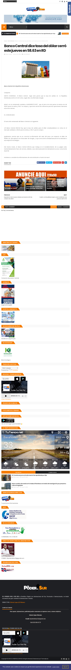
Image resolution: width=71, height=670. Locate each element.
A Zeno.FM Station (6, 399)
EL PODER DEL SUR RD (11, 188)
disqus (60, 207)
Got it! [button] (65, 667)
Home (5, 41)
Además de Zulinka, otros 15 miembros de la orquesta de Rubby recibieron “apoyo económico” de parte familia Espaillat (55, 185)
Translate (15, 370)
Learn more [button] (55, 667)
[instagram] (62, 1)
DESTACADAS (53, 33)
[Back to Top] (69, 659)
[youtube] (65, 1)
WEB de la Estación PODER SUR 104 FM (12, 653)
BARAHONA (7, 185)
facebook (66, 207)
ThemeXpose (44, 658)
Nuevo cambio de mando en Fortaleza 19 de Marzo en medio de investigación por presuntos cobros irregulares (39, 484)
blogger (53, 207)
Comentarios (52, 472)
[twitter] (67, 1)
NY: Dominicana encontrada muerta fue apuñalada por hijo (24, 33)
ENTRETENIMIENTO (51, 178)
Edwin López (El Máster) (17, 602)
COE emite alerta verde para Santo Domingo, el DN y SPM (34, 187)
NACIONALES (11, 41)
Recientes (18, 472)
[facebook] (60, 1)
